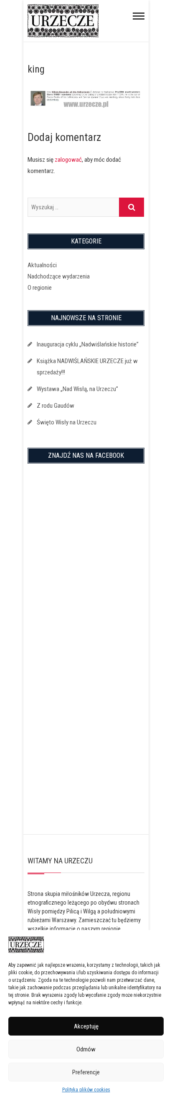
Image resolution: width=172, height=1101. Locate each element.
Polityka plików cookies (86, 1090)
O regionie (40, 287)
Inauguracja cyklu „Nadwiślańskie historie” (88, 344)
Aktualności (42, 265)
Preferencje (86, 1072)
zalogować (68, 159)
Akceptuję (86, 1026)
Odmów (86, 1049)
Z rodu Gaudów (55, 405)
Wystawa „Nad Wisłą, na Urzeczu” (77, 389)
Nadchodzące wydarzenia (59, 276)
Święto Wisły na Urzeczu (66, 422)
